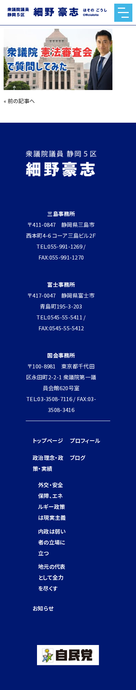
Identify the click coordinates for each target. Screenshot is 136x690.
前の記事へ (21, 101)
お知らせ (43, 608)
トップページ (48, 440)
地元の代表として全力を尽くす (52, 577)
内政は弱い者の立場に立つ (52, 542)
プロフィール (85, 440)
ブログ (78, 457)
